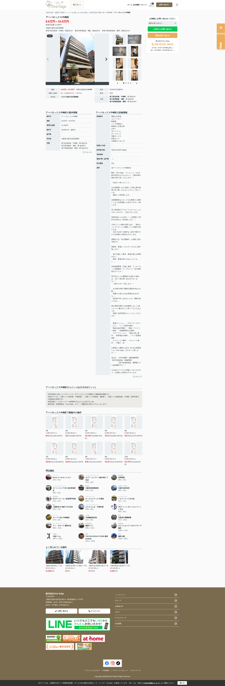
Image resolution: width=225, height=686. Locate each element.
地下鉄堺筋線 (114, 99)
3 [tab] (128, 83)
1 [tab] (123, 83)
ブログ (117, 612)
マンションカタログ (93, 670)
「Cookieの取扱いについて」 (151, 683)
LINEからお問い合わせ (163, 29)
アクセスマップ (120, 618)
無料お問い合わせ (163, 35)
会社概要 (136, 5)
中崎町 (123, 96)
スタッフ (143, 5)
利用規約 (106, 670)
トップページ (120, 595)
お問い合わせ (164, 5)
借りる (76, 5)
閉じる (182, 683)
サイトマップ (136, 670)
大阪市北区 (55, 28)
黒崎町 (61, 28)
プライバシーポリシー (120, 670)
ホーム (129, 5)
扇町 (122, 99)
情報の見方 (88, 152)
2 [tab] (126, 83)
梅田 (124, 101)
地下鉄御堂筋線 (115, 101)
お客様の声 (119, 606)
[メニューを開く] (177, 4)
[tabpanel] (127, 57)
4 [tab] (130, 83)
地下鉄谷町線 (114, 96)
